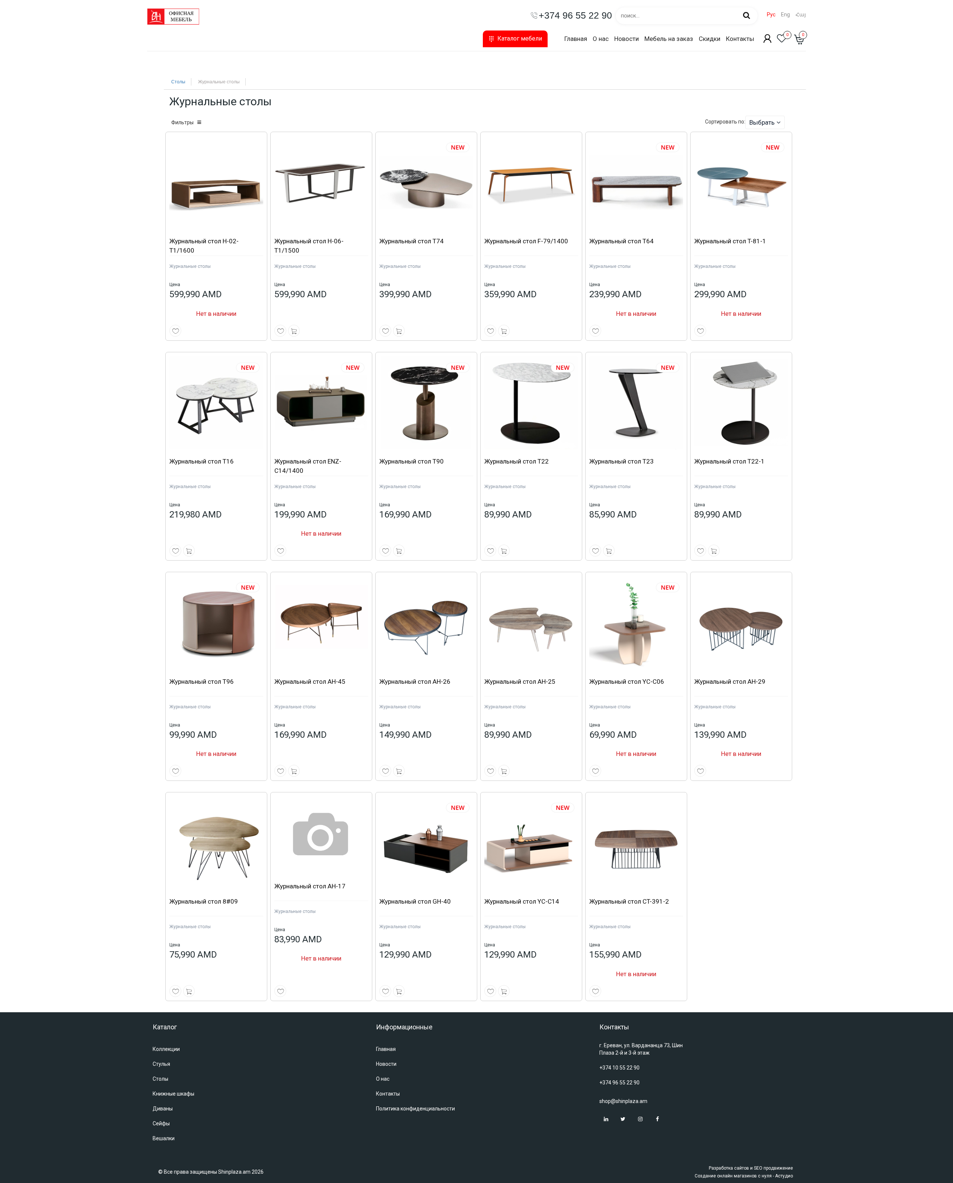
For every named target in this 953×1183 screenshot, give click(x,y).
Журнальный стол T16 (201, 461)
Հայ (801, 14)
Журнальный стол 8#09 (203, 901)
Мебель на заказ (668, 38)
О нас (601, 38)
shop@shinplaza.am (623, 1101)
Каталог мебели (519, 38)
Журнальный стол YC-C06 (626, 681)
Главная (575, 38)
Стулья (161, 1064)
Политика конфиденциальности (415, 1109)
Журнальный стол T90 (411, 461)
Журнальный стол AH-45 (309, 681)
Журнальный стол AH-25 (519, 681)
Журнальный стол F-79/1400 (526, 241)
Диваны (163, 1109)
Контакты (740, 38)
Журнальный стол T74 (411, 241)
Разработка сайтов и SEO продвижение (751, 1168)
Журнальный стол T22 (516, 461)
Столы (178, 81)
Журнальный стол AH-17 (309, 886)
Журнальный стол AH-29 (729, 681)
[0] (782, 41)
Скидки (709, 38)
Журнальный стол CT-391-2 (629, 901)
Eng (785, 14)
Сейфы (161, 1123)
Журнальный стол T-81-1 (730, 241)
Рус (771, 14)
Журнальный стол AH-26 (414, 681)
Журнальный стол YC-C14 (521, 901)
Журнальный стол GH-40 (415, 901)
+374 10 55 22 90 (619, 1068)
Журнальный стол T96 (201, 681)
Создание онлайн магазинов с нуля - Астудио (744, 1176)
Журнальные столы (190, 266)
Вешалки (164, 1138)
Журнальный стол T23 (621, 461)
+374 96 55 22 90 (619, 1083)
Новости (626, 38)
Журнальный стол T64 (621, 241)
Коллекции (166, 1049)
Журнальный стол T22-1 (729, 461)
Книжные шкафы (173, 1094)
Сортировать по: (725, 122)
